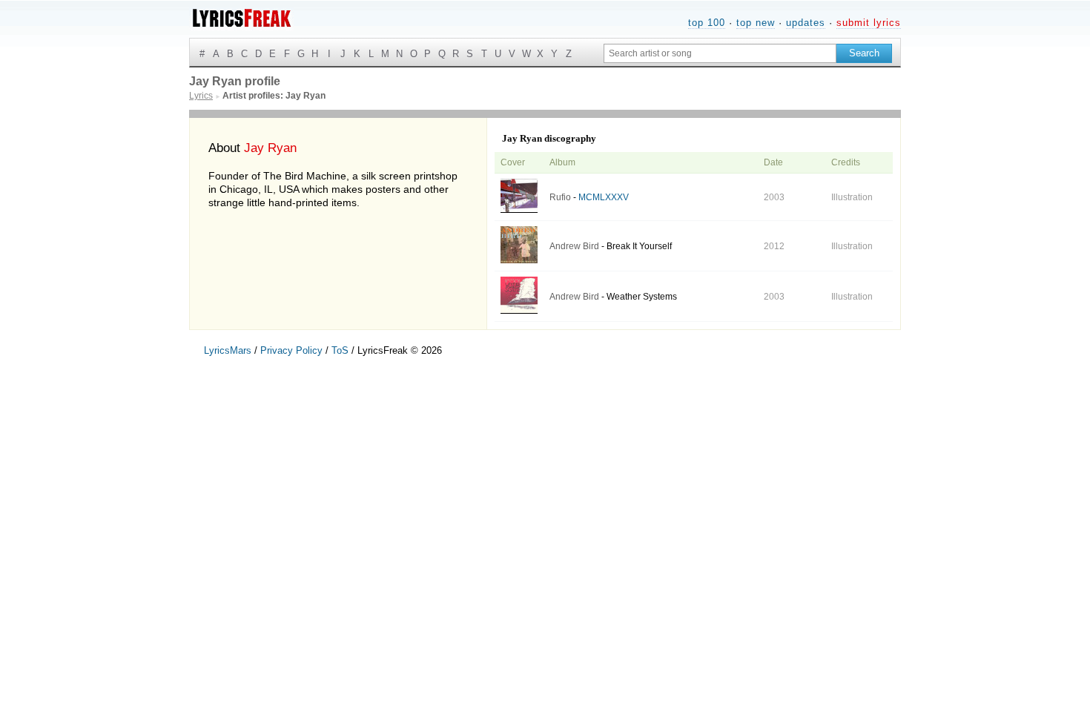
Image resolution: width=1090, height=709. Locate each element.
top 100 (706, 22)
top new (755, 22)
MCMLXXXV (603, 197)
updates (805, 22)
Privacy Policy (291, 350)
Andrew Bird (574, 246)
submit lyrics (868, 22)
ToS (340, 350)
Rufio (560, 197)
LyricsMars (227, 350)
